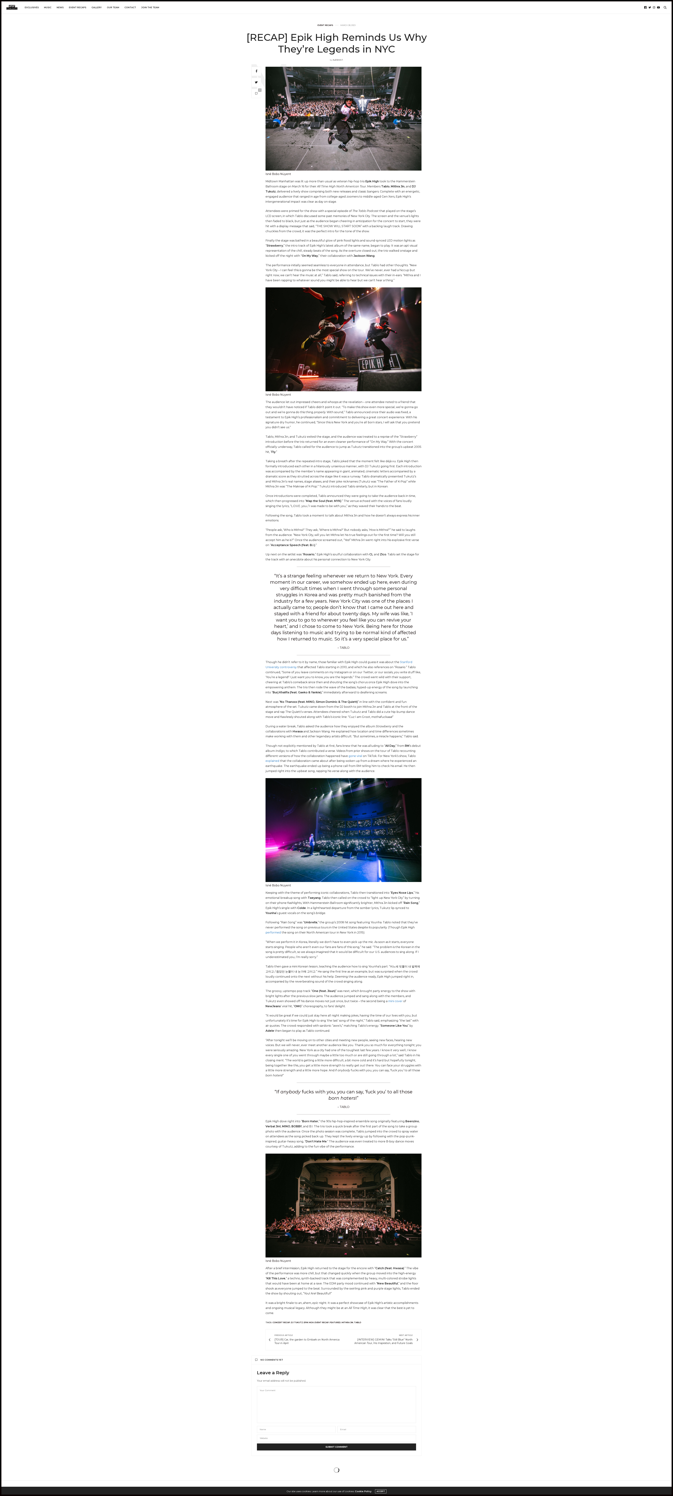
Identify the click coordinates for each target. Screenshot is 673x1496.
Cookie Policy (363, 1491)
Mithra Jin (347, 1322)
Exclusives (32, 7)
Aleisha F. (338, 60)
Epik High (309, 1322)
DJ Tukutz (297, 1322)
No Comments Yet (271, 1360)
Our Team (113, 7)
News (60, 7)
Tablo (357, 1322)
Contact (130, 7)
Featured (335, 1322)
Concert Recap (281, 1322)
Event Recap (322, 1322)
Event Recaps (77, 7)
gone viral (355, 756)
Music (47, 7)
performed (273, 932)
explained (272, 761)
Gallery (96, 7)
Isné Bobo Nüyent (278, 394)
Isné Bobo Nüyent (278, 174)
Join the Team (150, 7)
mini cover (395, 1001)
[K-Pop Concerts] (12, 7)
